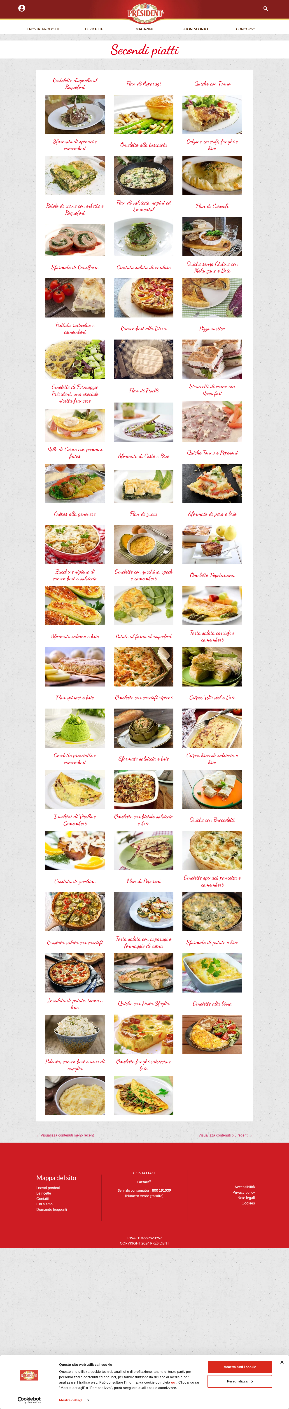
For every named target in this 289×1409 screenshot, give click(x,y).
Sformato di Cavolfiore (74, 267)
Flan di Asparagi (143, 83)
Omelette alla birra (212, 1003)
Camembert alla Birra (143, 328)
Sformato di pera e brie (212, 513)
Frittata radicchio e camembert (75, 328)
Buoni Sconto (195, 29)
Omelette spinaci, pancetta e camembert (212, 881)
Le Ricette (94, 29)
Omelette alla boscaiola (143, 144)
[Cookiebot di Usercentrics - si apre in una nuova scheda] (29, 1400)
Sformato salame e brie (75, 636)
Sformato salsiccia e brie (144, 758)
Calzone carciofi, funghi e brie (212, 145)
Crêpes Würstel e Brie (212, 697)
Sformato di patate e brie (212, 942)
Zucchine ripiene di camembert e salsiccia (75, 575)
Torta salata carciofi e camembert (212, 636)
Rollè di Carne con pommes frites (75, 452)
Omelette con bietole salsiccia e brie (143, 820)
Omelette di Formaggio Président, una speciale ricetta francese (75, 393)
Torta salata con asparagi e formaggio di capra (143, 942)
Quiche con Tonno (212, 83)
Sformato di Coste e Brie (143, 455)
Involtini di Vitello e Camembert (75, 820)
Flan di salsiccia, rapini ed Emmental (143, 206)
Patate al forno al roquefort (144, 636)
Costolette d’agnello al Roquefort (75, 83)
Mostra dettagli (71, 1400)
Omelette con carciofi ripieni (143, 697)
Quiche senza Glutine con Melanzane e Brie (212, 267)
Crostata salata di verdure (144, 267)
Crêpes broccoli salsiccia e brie (212, 758)
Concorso (245, 29)
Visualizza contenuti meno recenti (65, 1135)
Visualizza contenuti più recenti (225, 1135)
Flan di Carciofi (212, 206)
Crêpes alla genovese (75, 513)
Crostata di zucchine (75, 881)
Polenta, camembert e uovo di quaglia (75, 1065)
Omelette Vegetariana (212, 575)
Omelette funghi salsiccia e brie (143, 1065)
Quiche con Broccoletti (212, 819)
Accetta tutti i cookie (240, 1367)
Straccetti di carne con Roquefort (212, 389)
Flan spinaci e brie (75, 697)
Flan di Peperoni (144, 881)
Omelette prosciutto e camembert (75, 758)
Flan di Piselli (143, 390)
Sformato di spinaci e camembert (75, 145)
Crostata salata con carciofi (75, 942)
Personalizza (237, 1381)
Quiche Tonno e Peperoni (212, 452)
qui (174, 1382)
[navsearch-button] (263, 9)
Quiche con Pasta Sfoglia (143, 1003)
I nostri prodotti (43, 29)
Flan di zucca (143, 513)
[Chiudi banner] (282, 1362)
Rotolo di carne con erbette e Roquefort (75, 209)
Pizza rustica (212, 328)
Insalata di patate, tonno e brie (75, 1004)
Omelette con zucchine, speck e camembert (144, 575)
